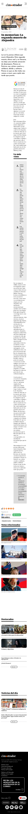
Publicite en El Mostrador (7, 772)
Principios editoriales (6, 768)
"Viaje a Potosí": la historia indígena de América (13, 709)
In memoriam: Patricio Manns (5, 575)
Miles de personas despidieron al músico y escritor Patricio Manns (11, 559)
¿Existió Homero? (6, 663)
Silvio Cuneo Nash (11, 48)
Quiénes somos (5, 764)
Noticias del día (9, 693)
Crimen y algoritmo (7, 649)
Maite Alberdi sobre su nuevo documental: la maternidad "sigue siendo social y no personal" (14, 716)
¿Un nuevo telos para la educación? (12, 635)
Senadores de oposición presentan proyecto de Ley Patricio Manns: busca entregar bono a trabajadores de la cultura (13, 542)
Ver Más (21, 49)
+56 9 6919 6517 (4, 761)
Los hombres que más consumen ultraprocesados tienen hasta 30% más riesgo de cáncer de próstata (22, 260)
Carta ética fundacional (7, 766)
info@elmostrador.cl (13, 761)
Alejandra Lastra (6, 521)
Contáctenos (4, 775)
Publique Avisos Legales (7, 773)
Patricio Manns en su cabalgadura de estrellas (8, 591)
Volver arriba (4, 798)
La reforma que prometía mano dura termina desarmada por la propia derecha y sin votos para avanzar (21, 206)
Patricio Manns (17, 521)
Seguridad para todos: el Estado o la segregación (11, 658)
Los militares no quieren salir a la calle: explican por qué (22, 234)
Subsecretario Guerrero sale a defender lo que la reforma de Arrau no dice (22, 175)
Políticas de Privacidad (6, 769)
